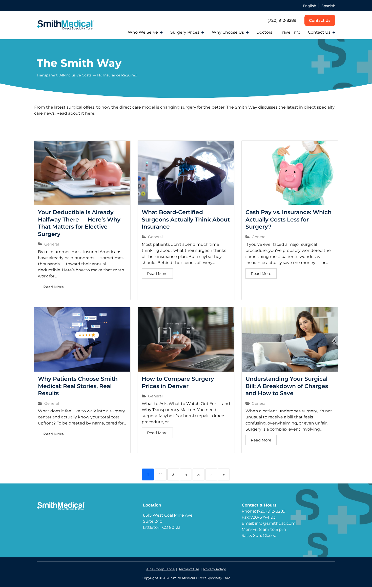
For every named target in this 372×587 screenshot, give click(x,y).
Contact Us (319, 32)
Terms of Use (189, 569)
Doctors (264, 32)
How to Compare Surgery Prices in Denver (178, 382)
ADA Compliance (160, 569)
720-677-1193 (263, 517)
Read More (53, 287)
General (51, 244)
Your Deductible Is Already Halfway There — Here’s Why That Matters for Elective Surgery (79, 223)
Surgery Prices (184, 32)
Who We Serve (143, 32)
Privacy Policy (214, 569)
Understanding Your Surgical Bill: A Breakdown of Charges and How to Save (286, 386)
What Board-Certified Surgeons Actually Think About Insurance (186, 219)
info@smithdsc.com (275, 523)
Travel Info (290, 32)
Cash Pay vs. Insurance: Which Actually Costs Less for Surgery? (288, 219)
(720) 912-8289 (281, 20)
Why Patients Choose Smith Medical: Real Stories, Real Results (78, 386)
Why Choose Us (228, 32)
